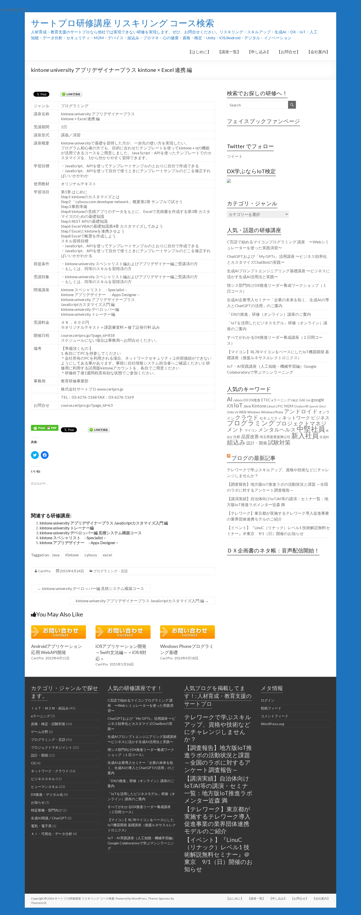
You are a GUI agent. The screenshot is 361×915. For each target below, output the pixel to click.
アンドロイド (301, 411)
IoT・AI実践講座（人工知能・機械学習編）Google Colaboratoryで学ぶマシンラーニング (141, 843)
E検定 (294, 400)
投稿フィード (271, 708)
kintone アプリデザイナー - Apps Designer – (79, 542)
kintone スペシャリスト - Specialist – (73, 537)
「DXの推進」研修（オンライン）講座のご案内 (269, 314)
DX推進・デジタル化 (47, 794)
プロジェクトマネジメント (277, 426)
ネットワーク (296, 417)
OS (33, 763)
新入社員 (305, 435)
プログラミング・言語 (110, 571)
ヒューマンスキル (44, 786)
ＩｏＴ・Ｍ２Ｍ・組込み (50, 708)
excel (107, 554)
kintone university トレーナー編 (67, 527)
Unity (230, 412)
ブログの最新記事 (253, 458)
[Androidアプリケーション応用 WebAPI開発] (58, 627)
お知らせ (38, 802)
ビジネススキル (43, 779)
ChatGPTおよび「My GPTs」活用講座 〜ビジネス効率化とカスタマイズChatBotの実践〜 (141, 723)
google (317, 399)
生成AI (324, 437)
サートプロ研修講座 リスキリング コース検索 (122, 22)
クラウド (247, 417)
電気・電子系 (41, 826)
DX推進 (254, 400)
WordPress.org (272, 724)
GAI (308, 400)
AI (230, 399)
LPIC (279, 406)
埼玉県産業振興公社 (275, 437)
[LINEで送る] (71, 94)
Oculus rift (301, 406)
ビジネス (320, 417)
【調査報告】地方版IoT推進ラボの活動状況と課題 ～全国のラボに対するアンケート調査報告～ (218, 758)
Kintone (72, 554)
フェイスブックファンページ (263, 121)
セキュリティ (270, 418)
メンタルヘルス (277, 429)
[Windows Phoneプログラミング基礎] (187, 627)
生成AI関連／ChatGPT (49, 818)
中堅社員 (311, 428)
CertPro (44, 571)
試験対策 (279, 442)
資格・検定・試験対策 (48, 724)
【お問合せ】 (288, 51)
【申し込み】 (259, 51)
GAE (302, 400)
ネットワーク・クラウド (50, 771)
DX (245, 400)
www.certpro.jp (110, 389)
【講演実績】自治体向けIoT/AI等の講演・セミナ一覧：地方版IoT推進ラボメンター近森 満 (218, 789)
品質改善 (250, 436)
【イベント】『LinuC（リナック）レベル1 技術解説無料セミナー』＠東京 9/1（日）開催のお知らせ (218, 854)
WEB (243, 412)
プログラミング (251, 423)
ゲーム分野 (39, 732)
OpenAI (313, 406)
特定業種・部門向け (46, 810)
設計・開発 (256, 442)
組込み (236, 442)
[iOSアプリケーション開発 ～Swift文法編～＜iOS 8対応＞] (123, 627)
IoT (238, 405)
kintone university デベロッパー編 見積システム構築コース (91, 532)
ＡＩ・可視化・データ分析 (51, 834)
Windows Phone (272, 412)
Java (55, 554)
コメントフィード (274, 716)
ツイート (235, 156)
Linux (271, 406)
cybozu (90, 554)
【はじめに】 (199, 51)
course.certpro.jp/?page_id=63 (86, 405)
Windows (253, 412)
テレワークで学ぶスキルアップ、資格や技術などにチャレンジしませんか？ (217, 728)
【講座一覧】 (229, 51)
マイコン (251, 430)
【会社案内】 (318, 51)
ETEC (266, 400)
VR (236, 412)
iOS (230, 406)
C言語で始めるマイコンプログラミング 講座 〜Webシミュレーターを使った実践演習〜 (140, 705)
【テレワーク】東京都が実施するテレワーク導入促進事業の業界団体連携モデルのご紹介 (217, 820)
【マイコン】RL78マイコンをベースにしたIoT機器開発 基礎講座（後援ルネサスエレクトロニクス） (142, 825)
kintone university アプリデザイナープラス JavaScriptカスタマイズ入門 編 (104, 523)
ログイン (268, 700)
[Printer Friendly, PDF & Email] (44, 427)
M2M (288, 406)
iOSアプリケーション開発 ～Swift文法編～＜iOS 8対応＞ (121, 652)
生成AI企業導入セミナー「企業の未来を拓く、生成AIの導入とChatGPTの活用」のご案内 (141, 767)
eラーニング (281, 400)
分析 (236, 436)
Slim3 (322, 406)
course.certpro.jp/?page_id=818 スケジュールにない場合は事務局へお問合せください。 (110, 337)
